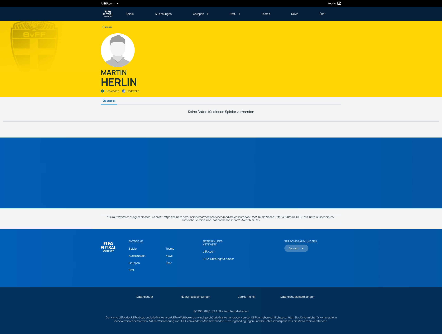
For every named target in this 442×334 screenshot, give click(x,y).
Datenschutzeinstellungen (297, 297)
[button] (201, 14)
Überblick (109, 100)
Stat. (132, 270)
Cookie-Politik (246, 297)
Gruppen (134, 263)
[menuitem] (136, 14)
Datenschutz (144, 297)
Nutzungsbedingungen (195, 297)
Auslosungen (137, 256)
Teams (170, 248)
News (169, 256)
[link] (130, 14)
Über (169, 263)
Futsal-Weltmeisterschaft (108, 14)
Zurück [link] (108, 26)
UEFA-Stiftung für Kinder (218, 259)
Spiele (133, 248)
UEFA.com (209, 251)
